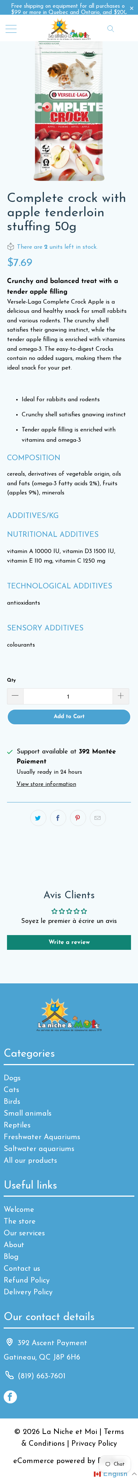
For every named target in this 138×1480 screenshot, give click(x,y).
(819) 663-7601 (42, 1376)
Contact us (22, 1269)
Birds (12, 1102)
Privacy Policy (94, 1444)
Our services (24, 1233)
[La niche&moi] (69, 28)
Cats (11, 1090)
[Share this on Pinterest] (78, 818)
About (14, 1245)
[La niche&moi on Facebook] (10, 1396)
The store (20, 1221)
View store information (46, 784)
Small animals (28, 1113)
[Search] (111, 28)
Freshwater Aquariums (42, 1137)
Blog (11, 1257)
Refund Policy (27, 1280)
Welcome (19, 1210)
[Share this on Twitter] (38, 818)
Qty (11, 680)
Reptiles (17, 1125)
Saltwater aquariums (39, 1149)
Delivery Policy (28, 1292)
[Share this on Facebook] (58, 818)
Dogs (12, 1078)
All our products (30, 1161)
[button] (115, 1474)
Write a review (69, 942)
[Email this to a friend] (98, 818)
